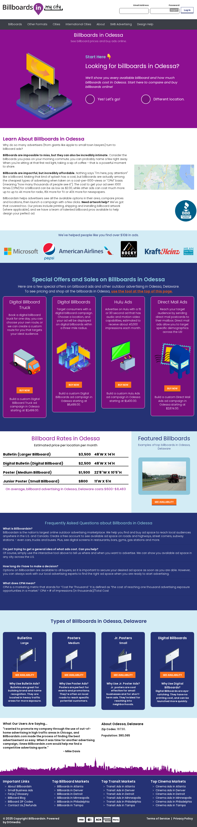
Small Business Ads (20, 790)
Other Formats (37, 24)
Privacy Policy (183, 818)
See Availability (164, 501)
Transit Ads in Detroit (120, 794)
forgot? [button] (174, 9)
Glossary (22, 794)
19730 (121, 729)
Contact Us (15, 805)
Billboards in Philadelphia (73, 802)
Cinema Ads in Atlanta (171, 786)
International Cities (78, 24)
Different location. (169, 99)
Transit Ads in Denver (120, 790)
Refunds (31, 805)
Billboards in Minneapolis (73, 798)
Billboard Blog (16, 798)
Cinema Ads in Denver (170, 790)
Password (174, 5)
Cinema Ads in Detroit (170, 794)
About (101, 24)
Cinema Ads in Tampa (171, 805)
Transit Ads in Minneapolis (123, 798)
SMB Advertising (121, 24)
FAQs (11, 794)
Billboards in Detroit (70, 794)
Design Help (145, 24)
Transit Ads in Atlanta (120, 786)
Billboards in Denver (70, 790)
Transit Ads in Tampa (120, 805)
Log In (187, 10)
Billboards (15, 24)
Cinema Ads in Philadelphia (174, 802)
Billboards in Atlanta (70, 786)
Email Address (141, 5)
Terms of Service (158, 818)
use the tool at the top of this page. (142, 291)
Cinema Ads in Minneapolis (174, 798)
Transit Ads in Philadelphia (123, 802)
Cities (56, 24)
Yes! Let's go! (109, 99)
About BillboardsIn (20, 786)
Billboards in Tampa (70, 805)
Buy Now (24, 390)
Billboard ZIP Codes (20, 802)
